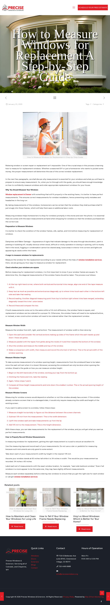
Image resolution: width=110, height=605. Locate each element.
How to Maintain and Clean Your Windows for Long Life (21, 517)
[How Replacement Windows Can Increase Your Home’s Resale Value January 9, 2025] (2, 596)
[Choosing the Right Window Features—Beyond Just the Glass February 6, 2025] (108, 596)
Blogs (33, 565)
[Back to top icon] (102, 593)
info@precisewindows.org (67, 574)
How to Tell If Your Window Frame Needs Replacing (53, 517)
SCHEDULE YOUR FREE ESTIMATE (92, 7)
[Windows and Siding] (13, 7)
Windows (35, 556)
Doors (33, 559)
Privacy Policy (69, 597)
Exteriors (35, 562)
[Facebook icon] (101, 601)
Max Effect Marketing (94, 597)
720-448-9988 (64, 566)
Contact (34, 568)
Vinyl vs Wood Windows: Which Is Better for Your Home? (86, 519)
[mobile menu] (74, 7)
